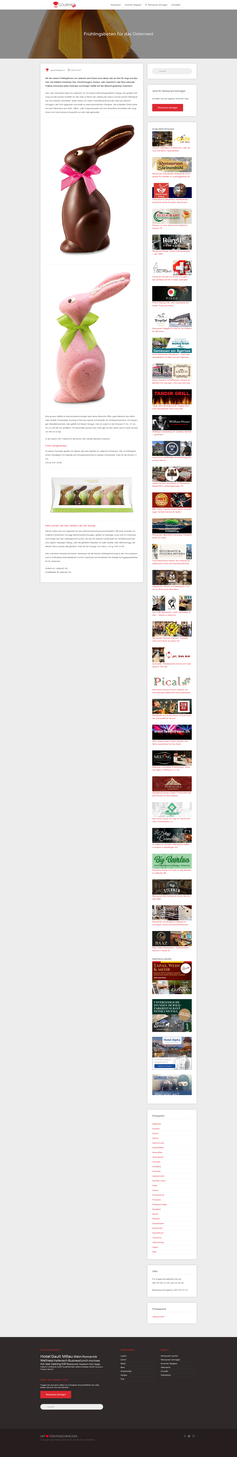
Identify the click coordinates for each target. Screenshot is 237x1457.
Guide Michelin (69, 1367)
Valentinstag (158, 1242)
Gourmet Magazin (133, 5)
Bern (123, 1367)
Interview (156, 1171)
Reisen (155, 1214)
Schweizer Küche (87, 1367)
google (193, 1436)
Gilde (77, 1367)
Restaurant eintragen (157, 5)
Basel (123, 1363)
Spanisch (50, 1369)
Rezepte (156, 1218)
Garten (155, 1138)
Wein (154, 1252)
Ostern (155, 1190)
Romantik (89, 1357)
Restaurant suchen (169, 1356)
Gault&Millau (158, 1147)
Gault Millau (62, 1356)
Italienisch (61, 1360)
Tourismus (157, 1238)
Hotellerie (156, 1166)
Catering (56, 1364)
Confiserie (52, 1367)
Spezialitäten (158, 1223)
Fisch (91, 1364)
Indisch (43, 1367)
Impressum (166, 1375)
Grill (63, 1364)
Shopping (43, 1369)
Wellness (46, 1360)
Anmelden (175, 5)
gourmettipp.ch (58, 70)
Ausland (156, 1129)
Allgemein (156, 1124)
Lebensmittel (158, 1176)
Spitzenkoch (157, 1233)
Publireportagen (159, 1204)
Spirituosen (157, 1228)
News (154, 1185)
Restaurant (116, 5)
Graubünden (126, 1371)
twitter (189, 1436)
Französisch (99, 1367)
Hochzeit (156, 1162)
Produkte (156, 1200)
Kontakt (164, 1371)
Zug (122, 1379)
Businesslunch (78, 1360)
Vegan (155, 1247)
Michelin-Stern (159, 1181)
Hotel (45, 1356)
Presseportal (158, 1195)
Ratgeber (156, 1209)
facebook (185, 1436)
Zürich (123, 1360)
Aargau (124, 1375)
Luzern (124, 1356)
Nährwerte (165, 1367)
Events (155, 1133)
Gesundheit (157, 1152)
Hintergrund (157, 1157)
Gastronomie (158, 1143)
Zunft (59, 1367)
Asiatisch (83, 1364)
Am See (45, 1364)
